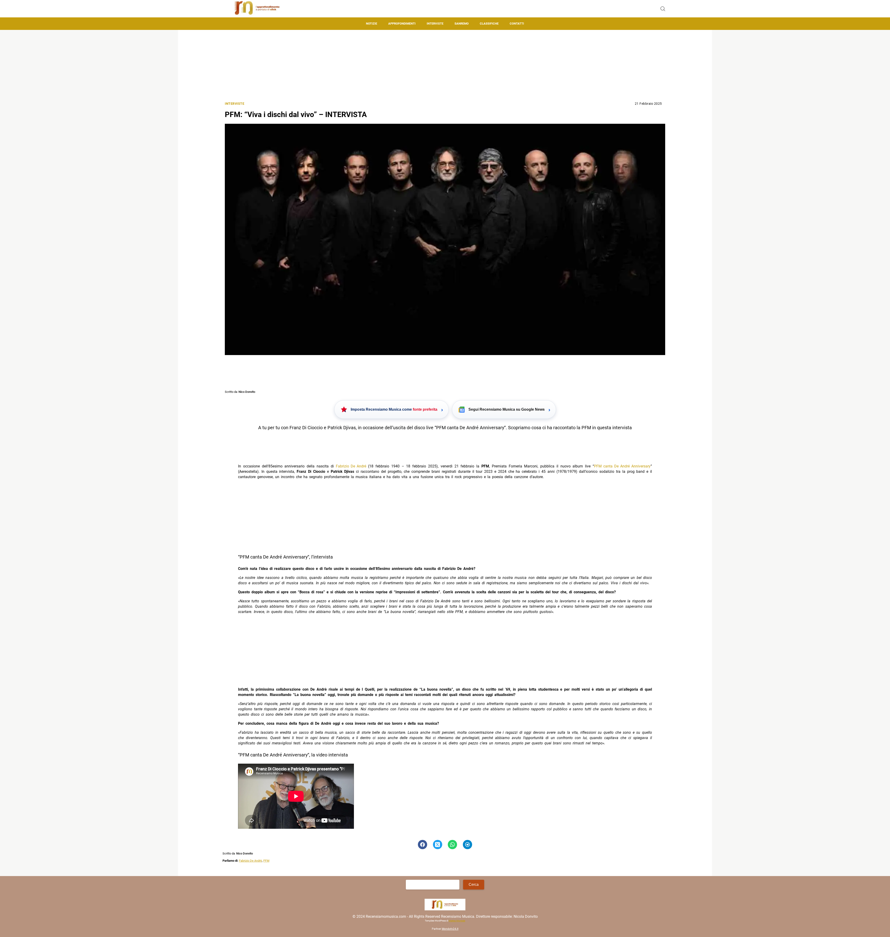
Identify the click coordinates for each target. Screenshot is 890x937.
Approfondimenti (402, 23)
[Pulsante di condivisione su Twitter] (437, 844)
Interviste (435, 23)
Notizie (371, 23)
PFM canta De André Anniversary (622, 466)
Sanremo (462, 23)
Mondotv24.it (450, 929)
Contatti (517, 23)
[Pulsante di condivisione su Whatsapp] (452, 844)
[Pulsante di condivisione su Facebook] (422, 844)
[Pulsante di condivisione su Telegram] (467, 844)
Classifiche (489, 23)
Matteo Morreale (457, 921)
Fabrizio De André (351, 466)
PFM (266, 860)
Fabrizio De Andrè (250, 860)
